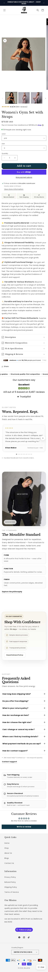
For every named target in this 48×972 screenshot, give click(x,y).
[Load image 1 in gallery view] (11, 98)
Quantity (5, 153)
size (3, 144)
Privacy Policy (10, 877)
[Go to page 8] (28, 454)
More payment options (24, 177)
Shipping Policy (10, 887)
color (4, 134)
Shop (6, 848)
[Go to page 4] (21, 454)
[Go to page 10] (31, 454)
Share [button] (6, 366)
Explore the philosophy (12, 592)
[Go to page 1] (16, 454)
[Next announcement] (43, 2)
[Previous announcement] (4, 2)
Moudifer (27, 968)
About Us (8, 853)
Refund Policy (10, 882)
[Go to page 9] (29, 454)
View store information (13, 189)
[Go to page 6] (24, 454)
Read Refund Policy (14, 655)
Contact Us (9, 863)
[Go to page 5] (23, 454)
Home (6, 843)
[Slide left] (2, 98)
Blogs (6, 858)
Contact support (9, 762)
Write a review (24, 826)
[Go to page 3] (19, 454)
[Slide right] (45, 98)
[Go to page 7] (26, 454)
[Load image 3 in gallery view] (36, 98)
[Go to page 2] (18, 454)
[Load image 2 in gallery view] (24, 98)
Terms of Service (11, 892)
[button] (4, 10)
